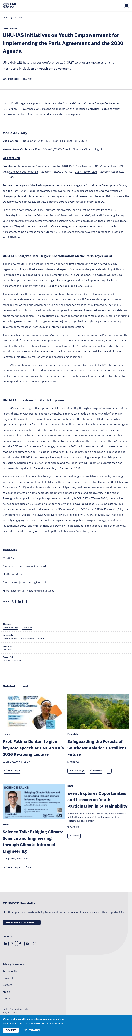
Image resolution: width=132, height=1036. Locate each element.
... (109, 770)
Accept (11, 1030)
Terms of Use (11, 971)
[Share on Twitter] (13, 601)
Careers (7, 984)
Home (6, 18)
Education (74, 835)
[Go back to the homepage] (9, 5)
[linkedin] (6, 943)
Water (29, 867)
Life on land (96, 770)
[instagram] (34, 943)
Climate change (12, 770)
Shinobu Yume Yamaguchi (33, 166)
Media (6, 991)
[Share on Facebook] (26, 601)
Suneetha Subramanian (23, 171)
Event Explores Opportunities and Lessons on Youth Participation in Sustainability (97, 799)
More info (59, 1023)
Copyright (9, 978)
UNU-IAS (18, 18)
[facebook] (20, 943)
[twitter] (13, 943)
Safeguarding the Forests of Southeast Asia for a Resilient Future (96, 748)
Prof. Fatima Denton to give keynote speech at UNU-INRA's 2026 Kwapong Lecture (33, 748)
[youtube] (27, 943)
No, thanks (32, 1030)
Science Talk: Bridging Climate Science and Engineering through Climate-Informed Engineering (33, 841)
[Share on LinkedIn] (20, 601)
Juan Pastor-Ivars (86, 171)
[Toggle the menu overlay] (126, 5)
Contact (7, 998)
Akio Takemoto (85, 166)
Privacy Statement (14, 964)
